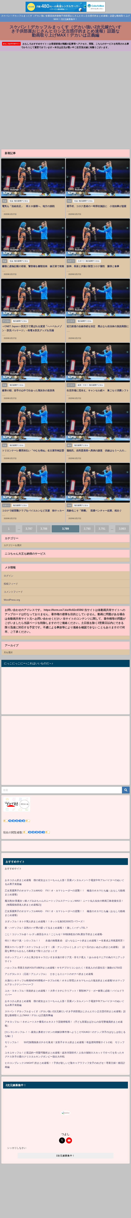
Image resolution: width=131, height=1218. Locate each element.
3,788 (43, 528)
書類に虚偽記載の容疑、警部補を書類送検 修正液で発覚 (33, 266)
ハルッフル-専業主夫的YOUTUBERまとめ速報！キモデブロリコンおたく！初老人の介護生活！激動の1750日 (63, 967)
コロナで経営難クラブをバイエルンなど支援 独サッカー (33, 510)
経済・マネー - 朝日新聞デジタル (90, 385)
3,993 (122, 528)
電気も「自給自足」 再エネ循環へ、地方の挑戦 (28, 206)
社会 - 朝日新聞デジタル (19, 201)
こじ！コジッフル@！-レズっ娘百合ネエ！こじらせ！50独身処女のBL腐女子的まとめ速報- (54, 934)
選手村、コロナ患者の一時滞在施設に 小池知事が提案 (96, 206)
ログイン (8, 576)
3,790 (87, 528)
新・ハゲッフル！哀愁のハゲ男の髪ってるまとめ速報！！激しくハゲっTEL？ (46, 928)
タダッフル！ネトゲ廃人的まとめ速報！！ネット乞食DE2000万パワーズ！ (45, 921)
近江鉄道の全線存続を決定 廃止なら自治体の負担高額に (98, 326)
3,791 (102, 528)
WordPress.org (12, 600)
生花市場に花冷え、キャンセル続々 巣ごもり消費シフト (98, 390)
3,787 (29, 528)
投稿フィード (11, 584)
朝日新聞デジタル (20, 321)
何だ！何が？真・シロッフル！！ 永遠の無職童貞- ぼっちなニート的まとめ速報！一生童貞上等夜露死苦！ (65, 940)
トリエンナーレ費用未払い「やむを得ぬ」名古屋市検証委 (33, 450)
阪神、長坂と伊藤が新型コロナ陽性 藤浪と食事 (94, 266)
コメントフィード (13, 592)
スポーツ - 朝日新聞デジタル (88, 261)
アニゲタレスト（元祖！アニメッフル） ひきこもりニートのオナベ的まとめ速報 (49, 974)
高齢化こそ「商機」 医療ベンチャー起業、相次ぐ (94, 510)
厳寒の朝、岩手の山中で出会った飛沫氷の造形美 (30, 390)
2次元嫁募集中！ (65, 1156)
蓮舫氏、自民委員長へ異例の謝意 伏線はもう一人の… (96, 450)
